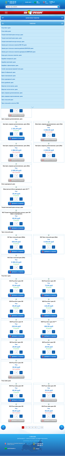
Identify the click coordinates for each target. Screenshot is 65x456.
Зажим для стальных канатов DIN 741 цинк (14, 45)
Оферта (37, 448)
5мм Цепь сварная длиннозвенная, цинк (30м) (16, 145)
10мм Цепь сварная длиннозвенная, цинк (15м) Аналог (48, 124)
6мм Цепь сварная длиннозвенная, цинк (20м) (48, 145)
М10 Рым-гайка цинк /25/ (49, 386)
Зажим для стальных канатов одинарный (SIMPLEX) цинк (18, 51)
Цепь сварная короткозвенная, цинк (12, 96)
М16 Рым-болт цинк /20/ (16, 301)
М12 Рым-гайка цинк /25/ (16, 406)
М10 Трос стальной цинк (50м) (48, 237)
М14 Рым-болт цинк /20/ (49, 281)
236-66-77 (40, 445)
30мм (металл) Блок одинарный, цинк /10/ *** (16, 189)
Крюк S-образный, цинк (8, 72)
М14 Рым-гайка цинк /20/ (49, 406)
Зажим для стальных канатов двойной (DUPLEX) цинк (17, 48)
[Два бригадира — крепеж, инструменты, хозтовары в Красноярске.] (33, 12)
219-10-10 (40, 443)
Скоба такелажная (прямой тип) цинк (12, 69)
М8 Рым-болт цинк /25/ (48, 342)
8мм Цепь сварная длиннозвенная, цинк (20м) (16, 166)
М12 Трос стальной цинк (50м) (16, 257)
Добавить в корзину (18, 115)
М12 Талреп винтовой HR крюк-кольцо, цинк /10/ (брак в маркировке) (16, 213)
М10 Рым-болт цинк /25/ (16, 362)
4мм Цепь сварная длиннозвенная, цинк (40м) (16, 124)
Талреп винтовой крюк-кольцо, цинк (12, 34)
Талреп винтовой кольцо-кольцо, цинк (13, 41)
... (38, 427)
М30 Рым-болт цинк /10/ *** (49, 321)
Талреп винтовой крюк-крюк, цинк (12, 38)
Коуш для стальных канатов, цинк (12, 55)
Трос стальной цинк (7, 99)
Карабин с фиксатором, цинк (10, 65)
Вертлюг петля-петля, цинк (10, 89)
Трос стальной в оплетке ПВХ (10, 103)
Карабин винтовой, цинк (9, 62)
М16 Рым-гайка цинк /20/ (16, 386)
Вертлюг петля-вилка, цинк (10, 86)
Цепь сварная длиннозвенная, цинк (12, 92)
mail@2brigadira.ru (11, 448)
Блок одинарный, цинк (8, 79)
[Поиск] (58, 7)
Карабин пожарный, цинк (9, 58)
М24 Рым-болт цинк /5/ (16, 321)
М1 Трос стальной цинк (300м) (16, 237)
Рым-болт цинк (6, 27)
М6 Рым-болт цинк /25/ (16, 342)
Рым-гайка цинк (6, 31)
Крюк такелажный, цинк (9, 75)
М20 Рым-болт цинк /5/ (48, 301)
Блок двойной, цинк (7, 82)
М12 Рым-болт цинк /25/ (16, 281)
